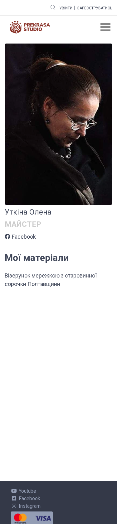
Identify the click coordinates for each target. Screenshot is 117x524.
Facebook (24, 236)
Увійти (65, 8)
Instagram (30, 506)
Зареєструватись (94, 8)
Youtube (27, 491)
